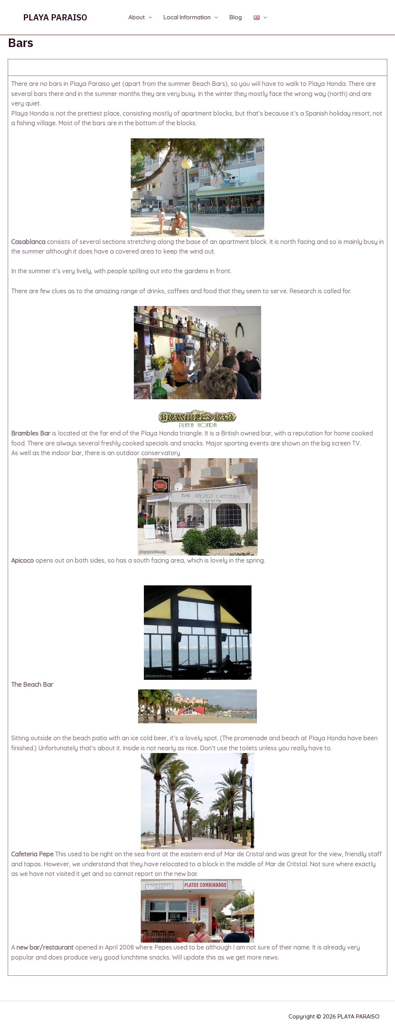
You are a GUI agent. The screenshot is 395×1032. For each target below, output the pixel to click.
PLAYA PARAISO (55, 17)
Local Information (187, 17)
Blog (236, 17)
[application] (148, 17)
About (136, 17)
